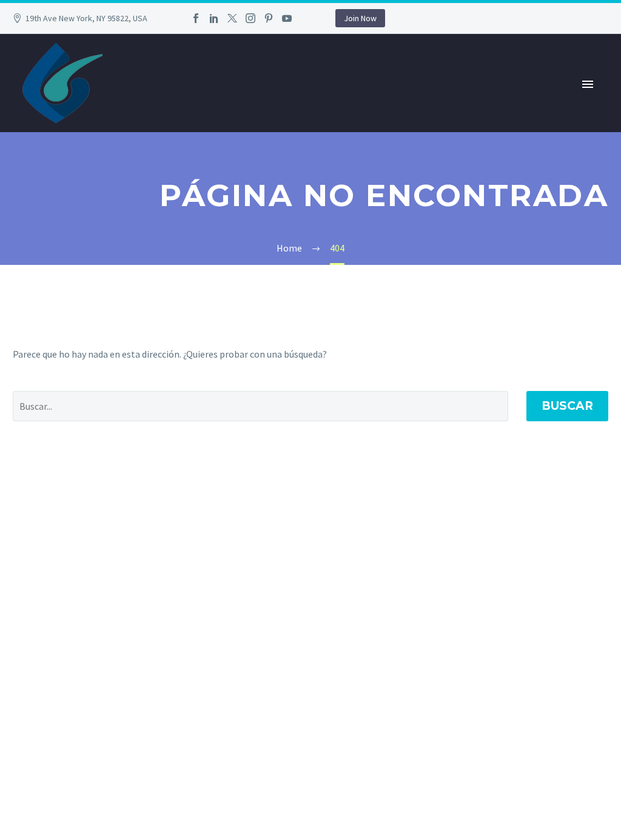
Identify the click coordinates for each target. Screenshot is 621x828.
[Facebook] (196, 18)
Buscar (567, 406)
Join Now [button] (360, 18)
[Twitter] (232, 18)
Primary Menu (588, 84)
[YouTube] (287, 18)
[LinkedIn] (214, 18)
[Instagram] (250, 18)
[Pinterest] (269, 18)
